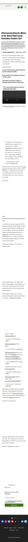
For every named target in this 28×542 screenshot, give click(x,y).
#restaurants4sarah (10, 369)
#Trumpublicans (15, 356)
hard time (11, 397)
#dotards (14, 354)
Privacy (14, 527)
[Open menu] (25, 7)
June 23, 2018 (14, 163)
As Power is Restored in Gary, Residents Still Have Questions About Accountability (13, 70)
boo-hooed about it (9, 106)
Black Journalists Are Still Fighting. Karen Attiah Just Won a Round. (13, 76)
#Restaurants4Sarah (10, 336)
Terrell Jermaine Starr (8, 52)
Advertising (12, 530)
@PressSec (8, 356)
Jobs (17, 530)
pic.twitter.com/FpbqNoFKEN (13, 381)
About (10, 527)
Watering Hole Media (16, 537)
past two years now (18, 393)
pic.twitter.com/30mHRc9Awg (13, 358)
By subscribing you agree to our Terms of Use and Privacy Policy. (13, 501)
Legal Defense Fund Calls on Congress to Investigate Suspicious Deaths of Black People (13, 81)
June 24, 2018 (20, 349)
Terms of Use (21, 527)
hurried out (5, 234)
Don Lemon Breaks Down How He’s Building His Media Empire (13, 88)
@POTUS (7, 148)
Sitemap (6, 527)
